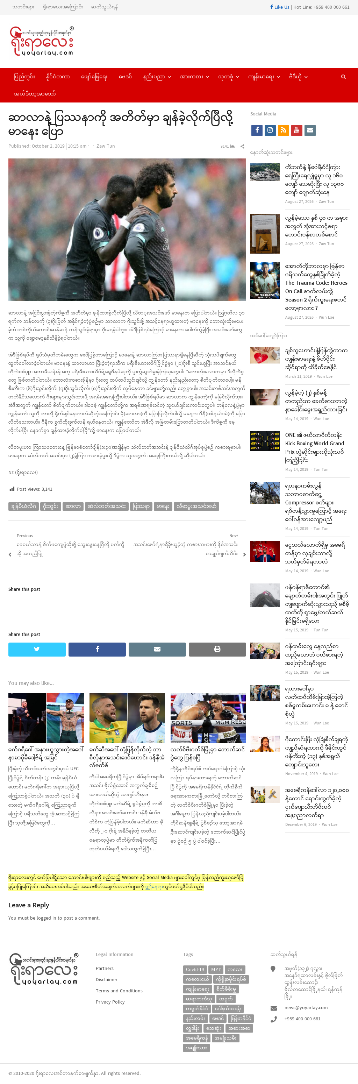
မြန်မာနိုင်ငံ (241, 1018)
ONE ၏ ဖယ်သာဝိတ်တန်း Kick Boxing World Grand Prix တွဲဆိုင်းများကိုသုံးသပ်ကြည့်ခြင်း (314, 448)
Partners (105, 969)
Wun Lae (326, 317)
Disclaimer (106, 980)
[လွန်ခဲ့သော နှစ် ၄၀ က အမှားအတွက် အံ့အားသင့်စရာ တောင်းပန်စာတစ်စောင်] (265, 218)
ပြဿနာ (141, 506)
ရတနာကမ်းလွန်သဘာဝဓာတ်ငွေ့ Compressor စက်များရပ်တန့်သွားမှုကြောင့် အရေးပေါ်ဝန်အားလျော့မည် (316, 503)
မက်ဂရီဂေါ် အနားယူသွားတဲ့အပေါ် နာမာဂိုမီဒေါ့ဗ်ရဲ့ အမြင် (46, 753)
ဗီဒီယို (295, 76)
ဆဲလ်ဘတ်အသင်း (107, 506)
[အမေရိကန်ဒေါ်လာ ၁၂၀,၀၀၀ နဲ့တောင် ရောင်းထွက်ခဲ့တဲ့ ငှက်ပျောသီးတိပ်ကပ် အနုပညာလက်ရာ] (265, 791)
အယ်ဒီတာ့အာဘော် (35, 94)
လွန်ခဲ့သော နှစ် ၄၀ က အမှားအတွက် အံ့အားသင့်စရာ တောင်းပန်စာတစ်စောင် (316, 227)
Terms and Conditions (119, 991)
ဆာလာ (73, 506)
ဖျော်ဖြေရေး (94, 76)
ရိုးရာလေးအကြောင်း (63, 7)
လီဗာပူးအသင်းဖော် (196, 506)
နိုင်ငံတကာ (58, 76)
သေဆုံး (213, 1028)
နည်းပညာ (154, 76)
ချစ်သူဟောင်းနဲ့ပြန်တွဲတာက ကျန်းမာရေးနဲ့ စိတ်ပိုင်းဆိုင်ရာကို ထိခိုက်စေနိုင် (316, 359)
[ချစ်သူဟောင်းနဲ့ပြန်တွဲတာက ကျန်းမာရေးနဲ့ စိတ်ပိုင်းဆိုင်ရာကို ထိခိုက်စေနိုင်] (265, 351)
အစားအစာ (239, 1028)
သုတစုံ (225, 76)
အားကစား (191, 76)
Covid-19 (195, 969)
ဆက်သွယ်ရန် (104, 7)
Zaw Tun (105, 146)
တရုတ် (226, 998)
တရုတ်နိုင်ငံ (197, 1008)
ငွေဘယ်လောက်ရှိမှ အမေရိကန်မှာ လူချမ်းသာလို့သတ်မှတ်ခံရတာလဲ (315, 554)
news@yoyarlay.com (306, 1008)
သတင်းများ (24, 7)
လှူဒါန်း (192, 1028)
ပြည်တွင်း (24, 76)
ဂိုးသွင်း (50, 506)
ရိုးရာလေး (45, 1074)
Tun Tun (321, 469)
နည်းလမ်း (195, 1018)
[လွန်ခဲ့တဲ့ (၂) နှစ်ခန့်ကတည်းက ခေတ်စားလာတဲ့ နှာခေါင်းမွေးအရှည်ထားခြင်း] (265, 393)
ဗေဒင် (125, 76)
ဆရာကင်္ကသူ (199, 998)
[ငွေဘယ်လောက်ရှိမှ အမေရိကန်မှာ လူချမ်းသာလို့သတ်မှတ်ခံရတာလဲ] (265, 545)
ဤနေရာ (154, 887)
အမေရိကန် (197, 1038)
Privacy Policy (110, 1002)
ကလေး (235, 969)
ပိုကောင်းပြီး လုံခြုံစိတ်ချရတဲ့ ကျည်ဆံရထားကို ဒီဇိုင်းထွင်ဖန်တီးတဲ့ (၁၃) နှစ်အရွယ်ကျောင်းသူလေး (316, 752)
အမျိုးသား (196, 1047)
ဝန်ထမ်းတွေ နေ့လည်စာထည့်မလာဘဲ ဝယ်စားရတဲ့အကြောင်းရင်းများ (314, 655)
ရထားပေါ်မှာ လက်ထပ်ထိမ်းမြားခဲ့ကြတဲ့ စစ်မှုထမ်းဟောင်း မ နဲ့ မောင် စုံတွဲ (316, 702)
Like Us (281, 7)
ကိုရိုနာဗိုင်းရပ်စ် (231, 979)
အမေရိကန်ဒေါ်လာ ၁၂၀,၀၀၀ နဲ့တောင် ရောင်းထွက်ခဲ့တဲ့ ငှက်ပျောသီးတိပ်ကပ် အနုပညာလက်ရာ (317, 803)
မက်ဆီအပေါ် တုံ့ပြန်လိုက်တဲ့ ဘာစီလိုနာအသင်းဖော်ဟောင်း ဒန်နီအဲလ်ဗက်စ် (127, 757)
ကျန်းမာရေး (261, 76)
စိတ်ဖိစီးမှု (226, 989)
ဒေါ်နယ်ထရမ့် (228, 1008)
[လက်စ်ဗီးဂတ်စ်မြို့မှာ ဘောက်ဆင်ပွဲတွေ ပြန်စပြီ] (208, 698)
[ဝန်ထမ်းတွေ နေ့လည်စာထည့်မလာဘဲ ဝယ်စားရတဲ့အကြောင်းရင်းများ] (265, 647)
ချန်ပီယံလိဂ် (23, 506)
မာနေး (163, 506)
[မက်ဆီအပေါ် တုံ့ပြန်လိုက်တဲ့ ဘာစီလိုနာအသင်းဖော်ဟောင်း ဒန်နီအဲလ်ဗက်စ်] (127, 698)
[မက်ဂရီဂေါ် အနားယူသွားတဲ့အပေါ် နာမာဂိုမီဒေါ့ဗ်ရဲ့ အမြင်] (46, 698)
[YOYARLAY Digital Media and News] (48, 41)
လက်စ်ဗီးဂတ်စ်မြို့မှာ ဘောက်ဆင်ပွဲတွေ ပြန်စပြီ (208, 753)
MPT (216, 969)
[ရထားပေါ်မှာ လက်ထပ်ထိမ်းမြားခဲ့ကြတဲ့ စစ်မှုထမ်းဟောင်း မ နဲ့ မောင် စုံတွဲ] (265, 689)
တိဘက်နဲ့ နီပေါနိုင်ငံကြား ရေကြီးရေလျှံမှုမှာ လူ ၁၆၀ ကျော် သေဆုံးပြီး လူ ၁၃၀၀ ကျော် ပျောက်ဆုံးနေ (314, 180)
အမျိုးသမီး (226, 1038)
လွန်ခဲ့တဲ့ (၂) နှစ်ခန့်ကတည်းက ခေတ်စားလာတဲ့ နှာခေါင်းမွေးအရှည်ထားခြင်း (316, 402)
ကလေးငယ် (197, 979)
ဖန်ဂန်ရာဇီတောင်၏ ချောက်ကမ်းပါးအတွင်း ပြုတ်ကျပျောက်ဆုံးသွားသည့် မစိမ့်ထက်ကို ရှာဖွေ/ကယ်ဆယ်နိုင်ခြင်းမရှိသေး (317, 604)
